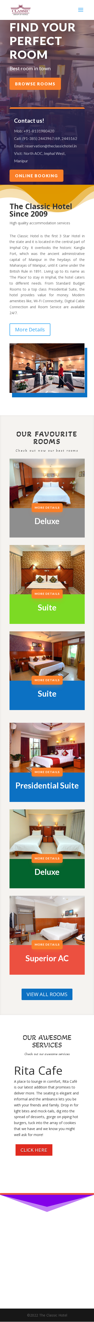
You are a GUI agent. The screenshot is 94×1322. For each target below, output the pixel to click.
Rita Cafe (38, 1070)
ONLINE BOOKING (36, 175)
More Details (30, 329)
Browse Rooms (35, 83)
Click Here (34, 1150)
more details (47, 507)
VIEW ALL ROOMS (47, 994)
